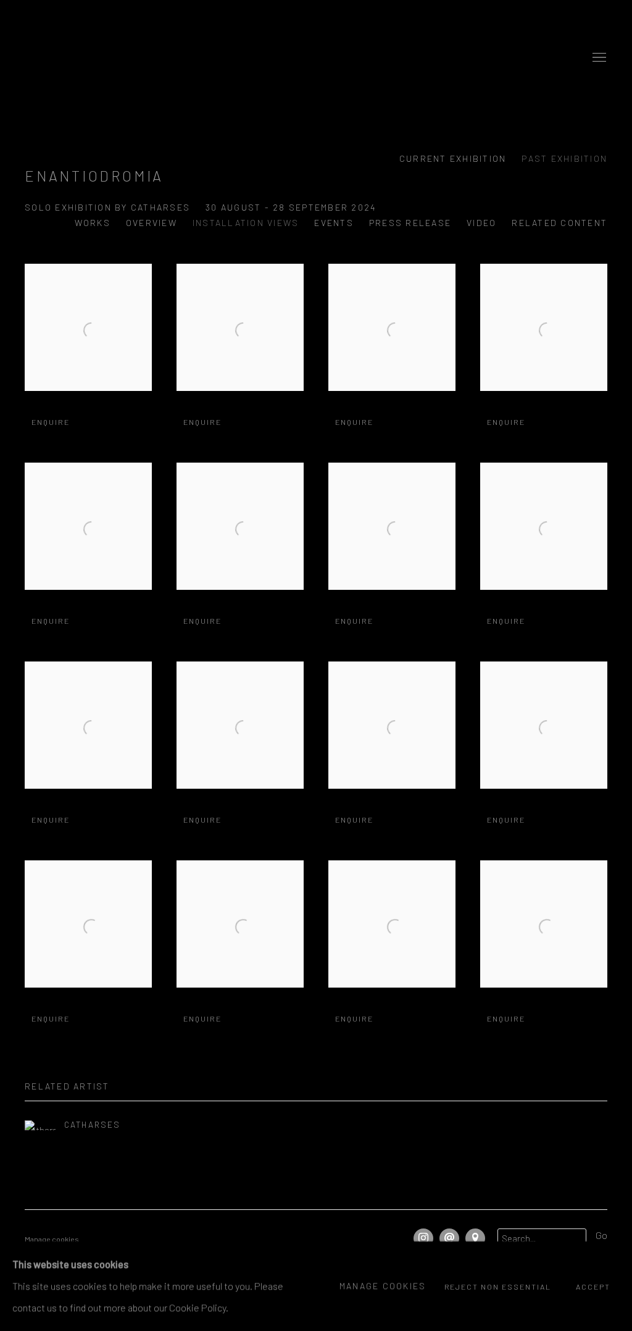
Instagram (423, 1238)
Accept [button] (593, 1287)
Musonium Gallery (316, 57)
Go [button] (601, 1235)
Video (481, 222)
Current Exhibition (453, 158)
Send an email (449, 1238)
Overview (151, 222)
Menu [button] (598, 58)
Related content (559, 222)
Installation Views (246, 222)
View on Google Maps (475, 1238)
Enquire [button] (50, 422)
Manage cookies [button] (52, 1239)
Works (92, 222)
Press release (410, 222)
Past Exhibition (564, 158)
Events (334, 222)
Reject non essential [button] (498, 1287)
